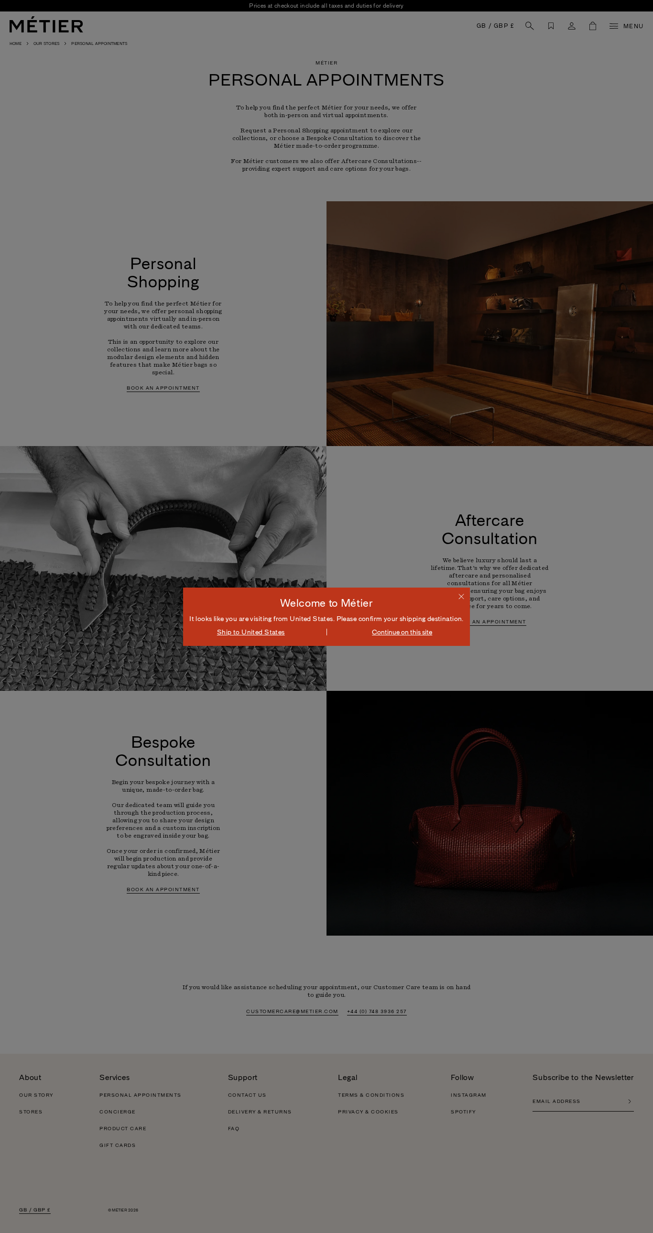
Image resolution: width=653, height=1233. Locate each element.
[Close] (461, 596)
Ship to (251, 632)
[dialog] (326, 617)
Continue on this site (402, 632)
